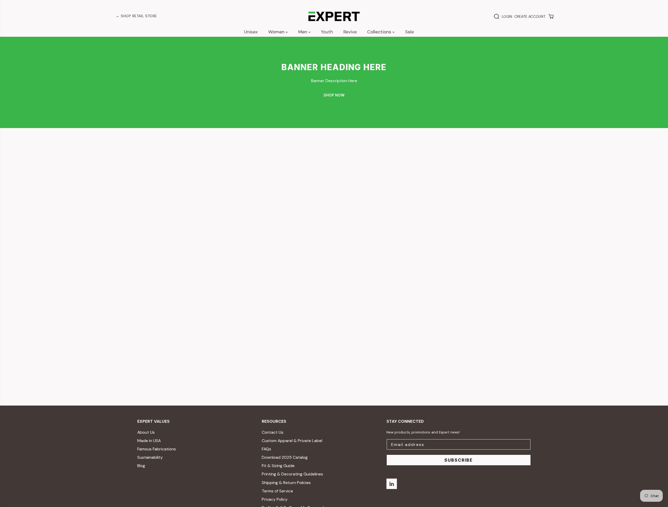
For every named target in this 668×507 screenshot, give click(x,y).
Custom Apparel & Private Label (292, 440)
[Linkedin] (391, 484)
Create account (529, 16)
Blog (141, 465)
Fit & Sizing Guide (278, 465)
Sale (409, 32)
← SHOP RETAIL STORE (136, 16)
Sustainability (150, 457)
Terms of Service (277, 491)
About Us (146, 432)
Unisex (251, 32)
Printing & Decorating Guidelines (292, 474)
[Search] (496, 16)
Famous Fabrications (156, 449)
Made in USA (149, 440)
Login (507, 16)
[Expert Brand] (334, 16)
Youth (327, 32)
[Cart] (551, 16)
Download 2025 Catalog (285, 457)
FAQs (266, 449)
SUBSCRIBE (458, 460)
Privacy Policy (275, 499)
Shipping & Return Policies (286, 482)
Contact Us (272, 432)
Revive (350, 32)
